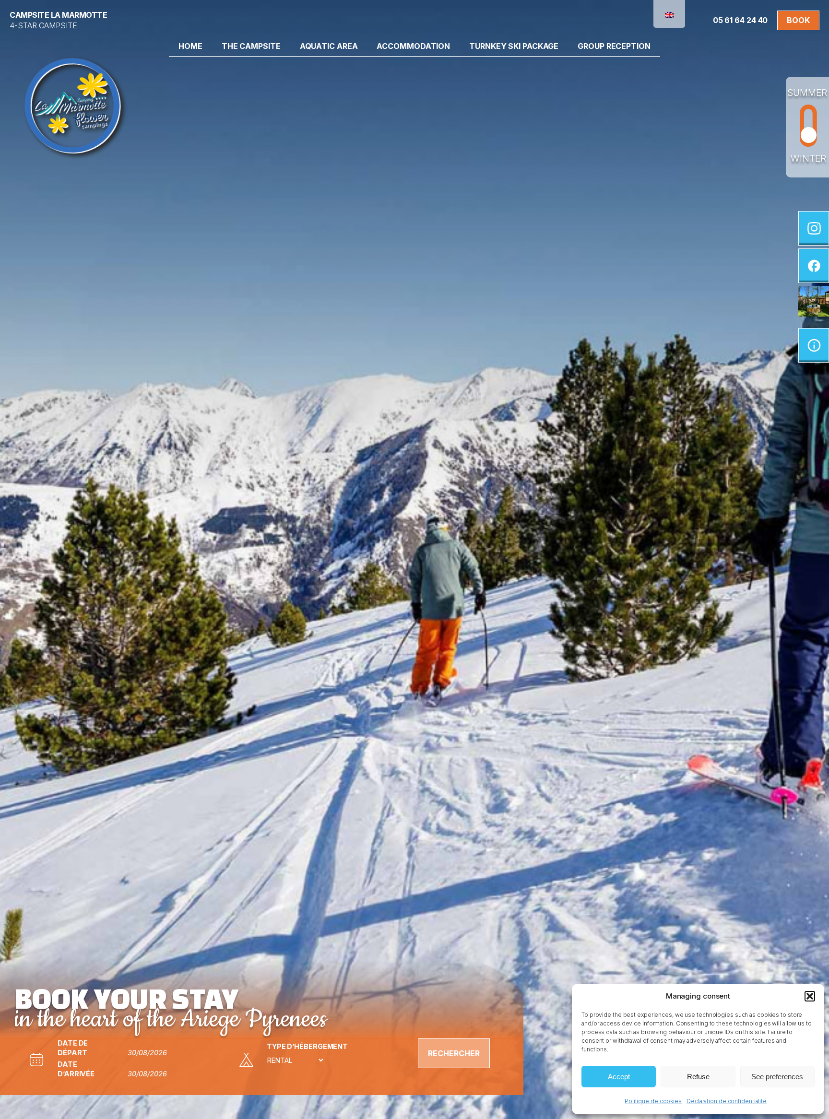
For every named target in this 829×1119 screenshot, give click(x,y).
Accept (619, 1076)
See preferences (777, 1076)
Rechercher (454, 1053)
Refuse (698, 1076)
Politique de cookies (653, 1101)
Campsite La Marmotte (58, 15)
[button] (810, 996)
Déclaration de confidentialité (727, 1101)
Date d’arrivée (76, 1069)
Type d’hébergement (307, 1046)
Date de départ (73, 1048)
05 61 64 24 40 (740, 20)
